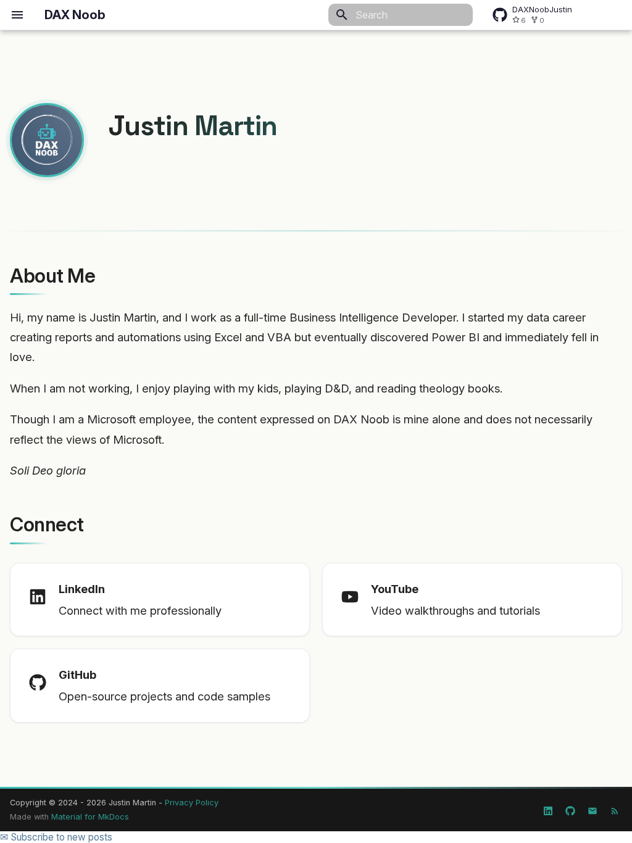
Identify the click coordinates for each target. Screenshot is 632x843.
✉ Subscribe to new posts (56, 837)
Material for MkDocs (90, 816)
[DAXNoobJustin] (570, 808)
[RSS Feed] (615, 808)
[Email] (592, 808)
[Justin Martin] (548, 808)
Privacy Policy (191, 802)
